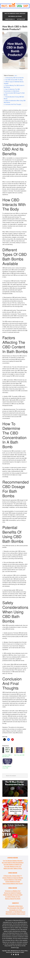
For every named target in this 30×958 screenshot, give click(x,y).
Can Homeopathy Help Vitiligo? (15, 908)
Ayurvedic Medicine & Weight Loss (13, 864)
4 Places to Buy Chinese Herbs (12, 876)
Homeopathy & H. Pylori (15, 910)
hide (15, 75)
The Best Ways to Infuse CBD (6, 767)
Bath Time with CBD (19, 755)
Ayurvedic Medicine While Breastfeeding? (13, 862)
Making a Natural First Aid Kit (12, 898)
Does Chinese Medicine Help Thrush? (13, 883)
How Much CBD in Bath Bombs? (7, 755)
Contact (22, 952)
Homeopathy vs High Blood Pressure (15, 912)
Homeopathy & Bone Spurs (15, 906)
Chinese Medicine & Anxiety (12, 881)
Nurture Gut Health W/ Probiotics (12, 893)
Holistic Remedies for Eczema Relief (12, 895)
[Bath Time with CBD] (19, 750)
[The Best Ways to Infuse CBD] (7, 761)
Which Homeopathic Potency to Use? (15, 914)
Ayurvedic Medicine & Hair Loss (12, 866)
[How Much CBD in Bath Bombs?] (7, 750)
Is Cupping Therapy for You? (12, 896)
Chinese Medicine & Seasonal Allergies (12, 878)
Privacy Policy (24, 950)
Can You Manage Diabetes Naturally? (12, 860)
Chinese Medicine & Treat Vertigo (12, 879)
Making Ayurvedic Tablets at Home (13, 868)
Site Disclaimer (16, 952)
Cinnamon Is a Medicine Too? (12, 891)
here (17, 947)
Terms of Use (9, 952)
